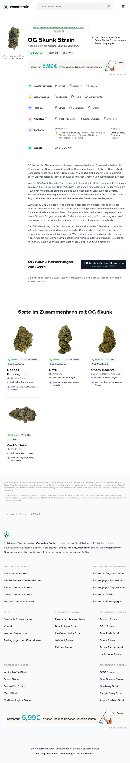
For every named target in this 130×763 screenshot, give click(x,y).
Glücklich (77, 86)
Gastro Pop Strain (14, 686)
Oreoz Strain (11, 679)
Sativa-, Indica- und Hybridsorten (69, 547)
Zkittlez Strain (63, 647)
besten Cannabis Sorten (42, 543)
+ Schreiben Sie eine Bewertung (103, 264)
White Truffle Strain (16, 672)
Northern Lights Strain (17, 700)
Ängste (95, 108)
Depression (78, 108)
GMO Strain (107, 672)
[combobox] (75, 6)
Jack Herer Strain (110, 654)
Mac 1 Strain (11, 693)
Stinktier (63, 97)
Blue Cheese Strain (111, 679)
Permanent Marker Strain (70, 619)
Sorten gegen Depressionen (109, 587)
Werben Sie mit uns (117, 74)
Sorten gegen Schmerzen (108, 580)
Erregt (61, 86)
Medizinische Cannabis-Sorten (22, 580)
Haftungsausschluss (47, 753)
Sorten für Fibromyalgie (107, 601)
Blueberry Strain (109, 686)
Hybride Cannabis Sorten (19, 601)
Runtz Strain (107, 640)
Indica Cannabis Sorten (18, 594)
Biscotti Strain (108, 619)
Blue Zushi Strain (110, 633)
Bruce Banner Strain (112, 647)
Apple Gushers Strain (112, 700)
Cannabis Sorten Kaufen (18, 619)
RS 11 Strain (107, 626)
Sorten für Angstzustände (108, 573)
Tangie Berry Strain (111, 693)
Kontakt (8, 626)
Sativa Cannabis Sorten (18, 587)
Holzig (78, 97)
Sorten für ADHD (103, 594)
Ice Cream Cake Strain (68, 633)
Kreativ (93, 86)
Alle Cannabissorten (16, 573)
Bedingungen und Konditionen (22, 640)
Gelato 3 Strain (64, 640)
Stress (62, 108)
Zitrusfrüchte (95, 97)
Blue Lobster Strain (66, 626)
